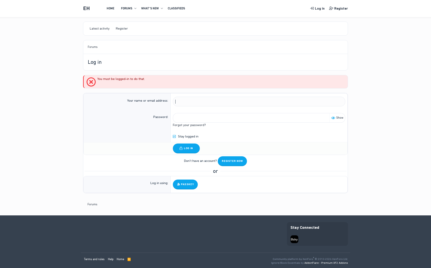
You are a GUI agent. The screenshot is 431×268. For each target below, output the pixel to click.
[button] (135, 8)
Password (160, 117)
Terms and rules (94, 259)
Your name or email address (147, 101)
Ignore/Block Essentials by (309, 262)
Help (111, 259)
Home (110, 8)
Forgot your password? (189, 125)
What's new (150, 8)
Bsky (294, 239)
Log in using (158, 183)
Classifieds (176, 8)
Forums (126, 8)
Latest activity (100, 28)
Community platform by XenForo (310, 259)
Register (122, 28)
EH (86, 8)
